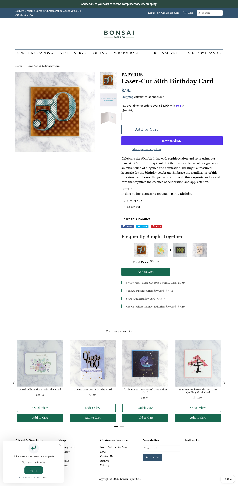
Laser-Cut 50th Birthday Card (159, 282)
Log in (151, 12)
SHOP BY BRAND (203, 53)
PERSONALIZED (164, 53)
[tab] (116, 426)
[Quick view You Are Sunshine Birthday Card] (161, 250)
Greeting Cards (66, 447)
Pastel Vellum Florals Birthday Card (40, 389)
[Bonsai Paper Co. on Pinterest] (192, 447)
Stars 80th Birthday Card (140, 298)
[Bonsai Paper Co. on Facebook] (187, 447)
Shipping (127, 96)
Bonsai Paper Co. (130, 479)
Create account (170, 12)
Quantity (127, 110)
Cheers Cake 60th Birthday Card (93, 389)
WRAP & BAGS (127, 53)
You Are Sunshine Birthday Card (145, 290)
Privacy (104, 465)
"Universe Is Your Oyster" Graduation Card (145, 391)
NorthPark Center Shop (114, 447)
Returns (104, 460)
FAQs (103, 451)
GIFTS (99, 53)
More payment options (146, 149)
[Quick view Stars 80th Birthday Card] (180, 250)
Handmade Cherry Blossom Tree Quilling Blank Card (198, 391)
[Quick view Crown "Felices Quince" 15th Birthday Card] (200, 250)
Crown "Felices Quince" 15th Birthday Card (151, 306)
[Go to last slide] (14, 382)
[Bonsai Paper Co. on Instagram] (197, 447)
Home (18, 66)
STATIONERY (72, 53)
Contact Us (106, 456)
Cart (190, 12)
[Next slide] (224, 382)
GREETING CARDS (34, 53)
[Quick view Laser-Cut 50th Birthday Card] (141, 250)
